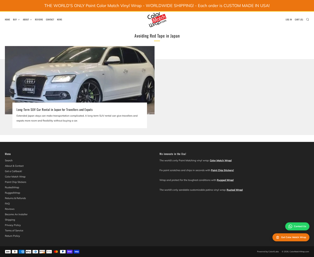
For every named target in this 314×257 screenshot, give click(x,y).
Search (9, 160)
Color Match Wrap (15, 176)
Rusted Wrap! (235, 189)
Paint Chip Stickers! (222, 170)
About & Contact (14, 165)
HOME (7, 19)
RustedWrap (12, 187)
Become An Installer (16, 214)
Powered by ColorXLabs (268, 251)
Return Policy (12, 235)
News (59, 19)
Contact (50, 19)
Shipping (10, 219)
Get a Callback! (13, 171)
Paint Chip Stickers (15, 182)
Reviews (39, 19)
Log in (289, 19)
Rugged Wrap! (225, 180)
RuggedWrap (12, 192)
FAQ (7, 203)
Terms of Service (14, 230)
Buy (15, 19)
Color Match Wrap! (221, 160)
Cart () (299, 19)
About (26, 19)
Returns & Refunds (15, 198)
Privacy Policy (13, 225)
